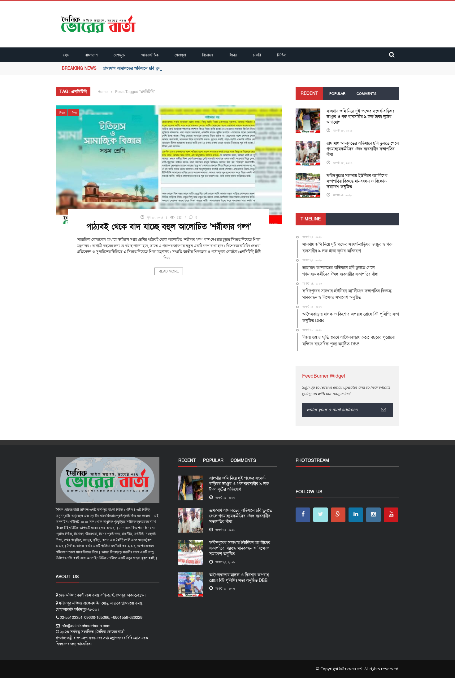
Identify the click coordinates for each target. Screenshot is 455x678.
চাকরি (257, 55)
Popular (337, 93)
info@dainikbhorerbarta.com (85, 626)
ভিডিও (281, 55)
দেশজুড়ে (119, 55)
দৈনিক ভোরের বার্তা (350, 668)
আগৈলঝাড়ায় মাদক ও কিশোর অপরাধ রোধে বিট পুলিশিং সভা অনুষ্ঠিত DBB (239, 577)
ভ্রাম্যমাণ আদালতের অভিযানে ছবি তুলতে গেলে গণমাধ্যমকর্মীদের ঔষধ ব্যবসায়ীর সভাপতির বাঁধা (176, 68)
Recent (309, 93)
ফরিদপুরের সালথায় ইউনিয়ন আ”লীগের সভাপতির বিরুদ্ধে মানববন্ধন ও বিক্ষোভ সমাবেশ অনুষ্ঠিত (357, 181)
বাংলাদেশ (91, 55)
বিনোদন (207, 55)
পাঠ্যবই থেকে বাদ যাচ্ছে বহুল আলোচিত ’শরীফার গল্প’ (168, 227)
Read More (168, 271)
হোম (66, 55)
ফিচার (233, 55)
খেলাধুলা (180, 55)
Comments (366, 93)
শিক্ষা (74, 113)
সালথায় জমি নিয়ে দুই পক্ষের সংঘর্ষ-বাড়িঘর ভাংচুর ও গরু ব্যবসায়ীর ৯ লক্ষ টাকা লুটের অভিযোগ (361, 116)
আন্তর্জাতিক (149, 55)
